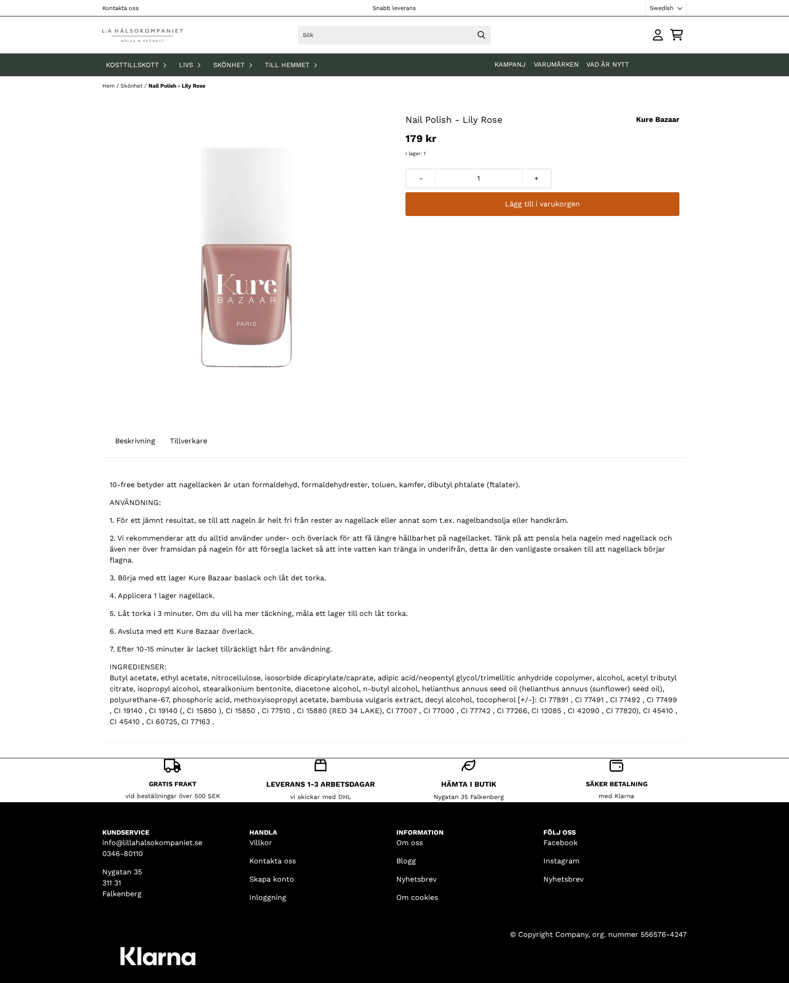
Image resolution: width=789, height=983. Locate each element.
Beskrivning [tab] (135, 440)
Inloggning (267, 897)
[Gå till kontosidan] (658, 35)
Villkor (260, 842)
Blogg (406, 861)
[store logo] (142, 35)
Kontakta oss (120, 8)
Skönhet (132, 86)
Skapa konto (271, 879)
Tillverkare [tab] (188, 440)
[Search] (482, 35)
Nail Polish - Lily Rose (176, 86)
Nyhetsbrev (416, 879)
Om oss (409, 842)
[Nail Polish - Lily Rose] (246, 257)
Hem (109, 86)
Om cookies (417, 897)
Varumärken (556, 64)
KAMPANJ (511, 64)
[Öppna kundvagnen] (677, 35)
